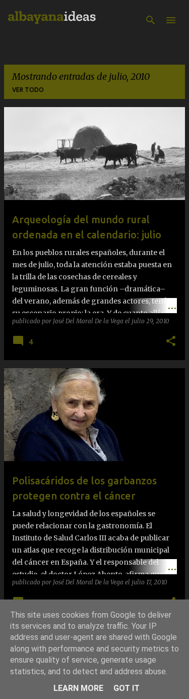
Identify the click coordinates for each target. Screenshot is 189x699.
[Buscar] (151, 20)
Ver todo (28, 89)
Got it (126, 688)
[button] (171, 341)
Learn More (78, 688)
